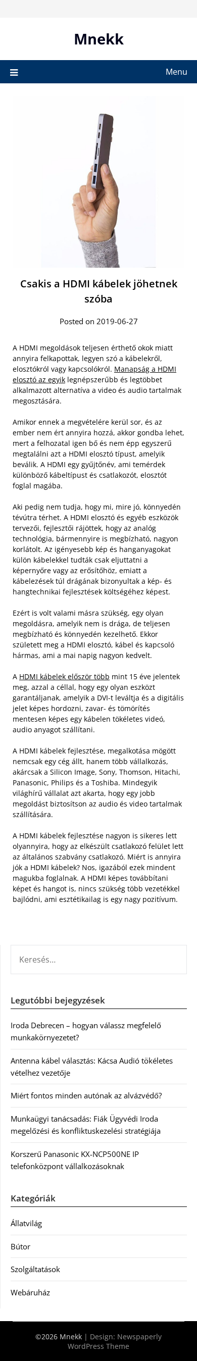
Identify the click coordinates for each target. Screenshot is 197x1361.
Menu (176, 71)
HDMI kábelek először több (64, 676)
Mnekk (99, 38)
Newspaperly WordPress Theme (115, 1341)
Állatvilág (26, 1223)
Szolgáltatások (35, 1269)
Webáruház (30, 1292)
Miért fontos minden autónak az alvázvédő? (86, 1095)
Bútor (20, 1246)
